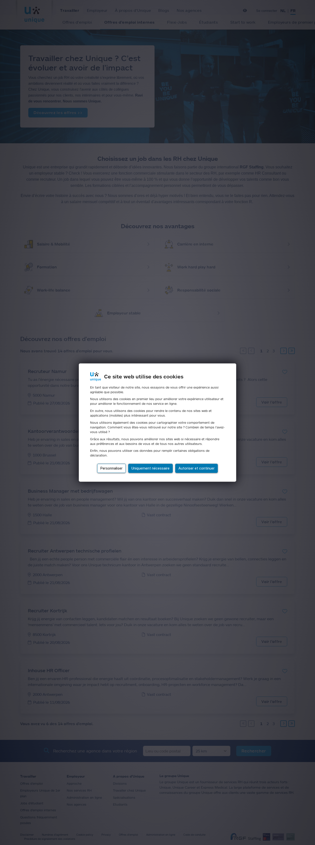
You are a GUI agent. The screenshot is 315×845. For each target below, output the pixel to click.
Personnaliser (111, 468)
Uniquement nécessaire (150, 468)
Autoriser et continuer (196, 468)
